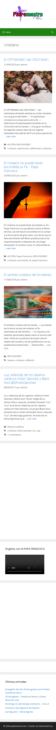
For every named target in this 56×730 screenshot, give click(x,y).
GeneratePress (46, 726)
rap (38, 430)
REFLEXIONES (24, 144)
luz (34, 430)
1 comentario (14, 434)
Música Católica (15, 426)
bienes (10, 360)
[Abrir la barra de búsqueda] (52, 32)
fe (30, 260)
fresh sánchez (24, 430)
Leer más (11, 136)
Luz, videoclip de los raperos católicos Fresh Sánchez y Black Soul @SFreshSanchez (26, 378)
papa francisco (40, 260)
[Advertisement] (24, 494)
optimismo (23, 148)
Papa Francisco (24, 256)
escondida (22, 260)
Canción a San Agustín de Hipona (22, 707)
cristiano (11, 148)
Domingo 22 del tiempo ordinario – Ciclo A (27, 703)
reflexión (29, 360)
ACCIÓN (11, 144)
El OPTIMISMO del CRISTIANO (26, 59)
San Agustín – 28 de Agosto (19, 711)
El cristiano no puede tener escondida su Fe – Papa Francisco (23, 167)
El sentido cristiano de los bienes (27, 274)
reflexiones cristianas (41, 148)
